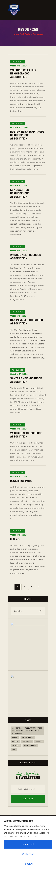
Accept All (28, 844)
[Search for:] (28, 611)
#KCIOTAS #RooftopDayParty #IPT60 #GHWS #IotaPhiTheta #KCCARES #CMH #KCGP (27, 730)
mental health (28, 737)
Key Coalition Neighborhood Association (20, 193)
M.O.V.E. (15, 539)
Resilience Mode (21, 481)
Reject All (28, 863)
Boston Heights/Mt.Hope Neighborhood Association (27, 135)
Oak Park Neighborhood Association (26, 321)
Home (16, 34)
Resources (17, 62)
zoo (13, 749)
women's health (30, 745)
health (15, 737)
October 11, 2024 (19, 65)
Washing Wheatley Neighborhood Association (23, 73)
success (39, 741)
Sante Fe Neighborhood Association (26, 380)
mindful (15, 741)
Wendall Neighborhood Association (26, 434)
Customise (28, 854)
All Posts (25, 34)
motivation (27, 741)
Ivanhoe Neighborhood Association (25, 256)
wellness (16, 745)
